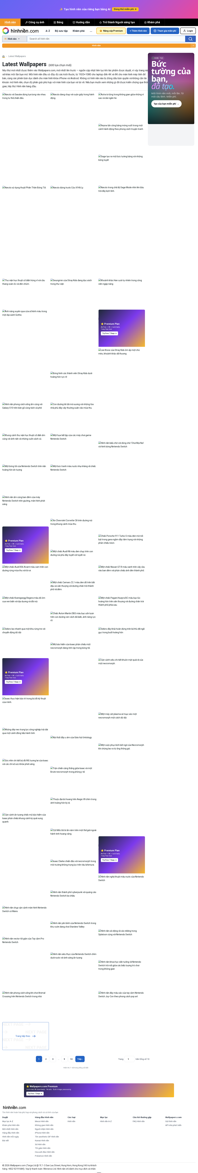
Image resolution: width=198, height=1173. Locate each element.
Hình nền (10, 22)
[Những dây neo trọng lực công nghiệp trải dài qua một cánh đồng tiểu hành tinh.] (25, 731)
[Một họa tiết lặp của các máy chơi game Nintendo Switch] (73, 437)
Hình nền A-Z (106, 1121)
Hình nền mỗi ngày (10, 1137)
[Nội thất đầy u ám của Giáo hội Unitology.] (71, 737)
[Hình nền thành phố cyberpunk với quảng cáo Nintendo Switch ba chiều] (73, 893)
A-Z (48, 30)
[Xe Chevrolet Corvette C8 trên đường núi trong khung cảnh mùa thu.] (73, 522)
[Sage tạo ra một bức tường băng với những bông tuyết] (121, 158)
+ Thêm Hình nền (138, 31)
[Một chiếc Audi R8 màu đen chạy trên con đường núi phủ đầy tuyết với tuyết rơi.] (73, 553)
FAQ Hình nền (139, 1121)
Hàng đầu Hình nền (10, 1133)
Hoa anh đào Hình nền (45, 1152)
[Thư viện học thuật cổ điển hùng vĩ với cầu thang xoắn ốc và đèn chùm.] (25, 282)
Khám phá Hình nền (10, 1125)
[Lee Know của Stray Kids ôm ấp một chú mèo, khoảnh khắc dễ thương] (121, 351)
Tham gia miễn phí (166, 31)
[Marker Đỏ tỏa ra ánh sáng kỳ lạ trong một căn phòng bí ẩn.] (25, 669)
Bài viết (5, 1140)
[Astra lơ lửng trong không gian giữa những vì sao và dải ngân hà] (121, 96)
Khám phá (153, 22)
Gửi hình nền (170, 1121)
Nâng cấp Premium (113, 31)
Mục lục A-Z (7, 1121)
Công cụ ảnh (36, 22)
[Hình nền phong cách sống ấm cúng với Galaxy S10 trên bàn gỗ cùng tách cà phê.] (25, 406)
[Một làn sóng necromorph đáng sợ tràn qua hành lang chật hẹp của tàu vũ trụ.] (121, 847)
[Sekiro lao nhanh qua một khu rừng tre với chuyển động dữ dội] (25, 630)
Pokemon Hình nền (43, 1156)
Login (190, 31)
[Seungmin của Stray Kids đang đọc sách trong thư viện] (73, 282)
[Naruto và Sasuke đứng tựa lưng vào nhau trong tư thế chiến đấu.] (25, 96)
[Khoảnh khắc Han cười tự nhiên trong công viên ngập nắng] (121, 282)
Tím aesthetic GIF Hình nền (47, 1137)
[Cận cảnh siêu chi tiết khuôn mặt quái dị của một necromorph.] (121, 661)
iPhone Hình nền (42, 1133)
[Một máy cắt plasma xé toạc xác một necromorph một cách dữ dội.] (121, 715)
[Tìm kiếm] (190, 39)
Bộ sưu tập (61, 30)
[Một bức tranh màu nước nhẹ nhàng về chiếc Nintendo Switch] (73, 468)
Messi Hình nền (42, 1121)
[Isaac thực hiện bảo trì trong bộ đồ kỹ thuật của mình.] (25, 700)
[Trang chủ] (3, 56)
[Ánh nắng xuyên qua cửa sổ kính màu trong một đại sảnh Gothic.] (25, 313)
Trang (120, 1059)
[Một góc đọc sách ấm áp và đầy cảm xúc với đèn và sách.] (121, 320)
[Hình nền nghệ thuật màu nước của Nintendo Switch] (121, 878)
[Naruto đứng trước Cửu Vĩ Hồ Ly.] (67, 187)
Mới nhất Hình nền (10, 1129)
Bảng (60, 22)
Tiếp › (80, 1059)
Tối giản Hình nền (42, 1148)
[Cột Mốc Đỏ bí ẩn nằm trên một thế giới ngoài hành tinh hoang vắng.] (73, 832)
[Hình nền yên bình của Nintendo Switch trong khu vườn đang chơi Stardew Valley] (73, 924)
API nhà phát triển (173, 1125)
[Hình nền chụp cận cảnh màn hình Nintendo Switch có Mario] (25, 909)
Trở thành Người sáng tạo (119, 22)
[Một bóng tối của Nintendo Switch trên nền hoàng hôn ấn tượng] (25, 468)
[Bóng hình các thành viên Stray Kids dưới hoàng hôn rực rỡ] (73, 375)
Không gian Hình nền (44, 1125)
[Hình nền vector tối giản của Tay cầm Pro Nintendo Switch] (25, 940)
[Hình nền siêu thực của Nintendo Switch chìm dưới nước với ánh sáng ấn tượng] (73, 955)
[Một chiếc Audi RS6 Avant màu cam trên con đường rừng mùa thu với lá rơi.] (25, 568)
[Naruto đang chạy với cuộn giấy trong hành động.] (73, 96)
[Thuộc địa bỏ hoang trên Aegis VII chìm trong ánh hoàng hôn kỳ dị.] (73, 801)
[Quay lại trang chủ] (21, 31)
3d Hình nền (40, 1144)
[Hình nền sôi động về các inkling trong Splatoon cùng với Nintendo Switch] (121, 932)
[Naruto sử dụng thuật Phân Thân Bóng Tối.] (24, 187)
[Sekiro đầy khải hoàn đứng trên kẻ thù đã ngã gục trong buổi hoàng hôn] (121, 630)
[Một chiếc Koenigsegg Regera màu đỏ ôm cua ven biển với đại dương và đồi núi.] (25, 599)
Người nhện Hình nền (44, 1129)
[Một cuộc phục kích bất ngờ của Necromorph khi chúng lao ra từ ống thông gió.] (121, 746)
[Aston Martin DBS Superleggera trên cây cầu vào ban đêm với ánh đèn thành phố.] (25, 537)
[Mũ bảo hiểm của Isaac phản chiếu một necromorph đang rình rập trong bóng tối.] (73, 646)
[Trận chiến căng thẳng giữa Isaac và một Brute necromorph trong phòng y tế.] (73, 770)
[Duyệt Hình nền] (193, 46)
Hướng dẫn (83, 22)
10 (71, 1059)
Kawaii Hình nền (42, 1140)
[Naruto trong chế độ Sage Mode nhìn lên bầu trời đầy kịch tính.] (121, 189)
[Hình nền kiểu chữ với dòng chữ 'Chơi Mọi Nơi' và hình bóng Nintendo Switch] (121, 444)
